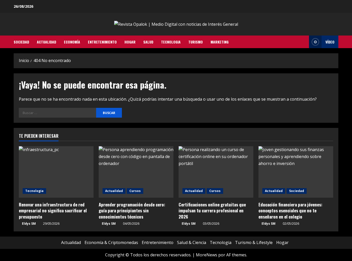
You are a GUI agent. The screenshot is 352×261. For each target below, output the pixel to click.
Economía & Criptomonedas (111, 242)
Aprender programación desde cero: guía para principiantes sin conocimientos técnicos (132, 210)
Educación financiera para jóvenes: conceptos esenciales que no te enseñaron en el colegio (290, 210)
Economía (72, 42)
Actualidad (46, 42)
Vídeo (329, 42)
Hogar (130, 42)
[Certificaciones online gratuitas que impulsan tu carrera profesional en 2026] (216, 172)
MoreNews (206, 255)
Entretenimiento (102, 42)
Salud (148, 42)
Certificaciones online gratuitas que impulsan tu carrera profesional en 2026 (212, 210)
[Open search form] (303, 42)
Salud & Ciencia (191, 242)
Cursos (135, 191)
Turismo (195, 42)
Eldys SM (29, 223)
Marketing (220, 42)
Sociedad (21, 42)
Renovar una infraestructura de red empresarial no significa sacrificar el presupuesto (53, 210)
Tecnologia (171, 42)
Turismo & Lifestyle (254, 242)
